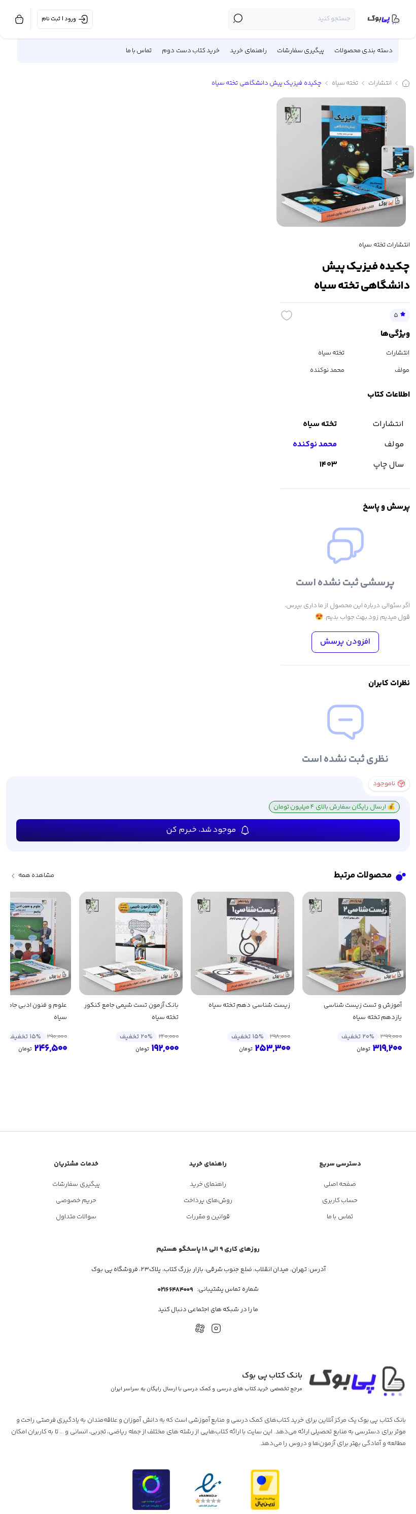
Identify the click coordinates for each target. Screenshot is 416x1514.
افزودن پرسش (345, 642)
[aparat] (200, 1328)
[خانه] (406, 83)
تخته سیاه (345, 83)
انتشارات (380, 83)
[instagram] (216, 1328)
